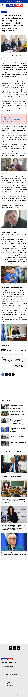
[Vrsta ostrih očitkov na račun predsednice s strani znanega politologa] (5, 429)
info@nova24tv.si (13, 674)
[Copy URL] (13, 374)
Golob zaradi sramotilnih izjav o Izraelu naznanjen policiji (18, 443)
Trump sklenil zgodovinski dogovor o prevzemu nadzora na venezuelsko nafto (17, 406)
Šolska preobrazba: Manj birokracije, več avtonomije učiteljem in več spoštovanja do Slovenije (18, 414)
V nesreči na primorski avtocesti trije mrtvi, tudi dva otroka (17, 436)
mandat (20, 352)
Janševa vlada (5, 352)
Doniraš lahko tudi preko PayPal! (14, 1)
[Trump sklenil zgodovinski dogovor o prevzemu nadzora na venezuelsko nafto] (5, 406)
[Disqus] (14, 580)
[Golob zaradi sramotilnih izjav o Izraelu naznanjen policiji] (5, 443)
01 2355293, (15, 676)
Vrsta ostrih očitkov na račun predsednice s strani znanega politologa (17, 429)
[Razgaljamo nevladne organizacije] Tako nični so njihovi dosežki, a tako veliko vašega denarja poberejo (20, 363)
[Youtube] (18, 648)
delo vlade (23, 350)
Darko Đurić (16, 350)
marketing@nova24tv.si (18, 677)
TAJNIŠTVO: (9, 676)
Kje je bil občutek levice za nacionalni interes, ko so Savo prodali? (7, 361)
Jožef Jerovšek (13, 352)
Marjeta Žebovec (6, 353)
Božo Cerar (10, 350)
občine (12, 353)
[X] (6, 374)
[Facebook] (2, 374)
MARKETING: (9, 677)
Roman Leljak (19, 353)
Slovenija (4, 12)
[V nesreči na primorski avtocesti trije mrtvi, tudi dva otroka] (5, 436)
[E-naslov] (9, 374)
